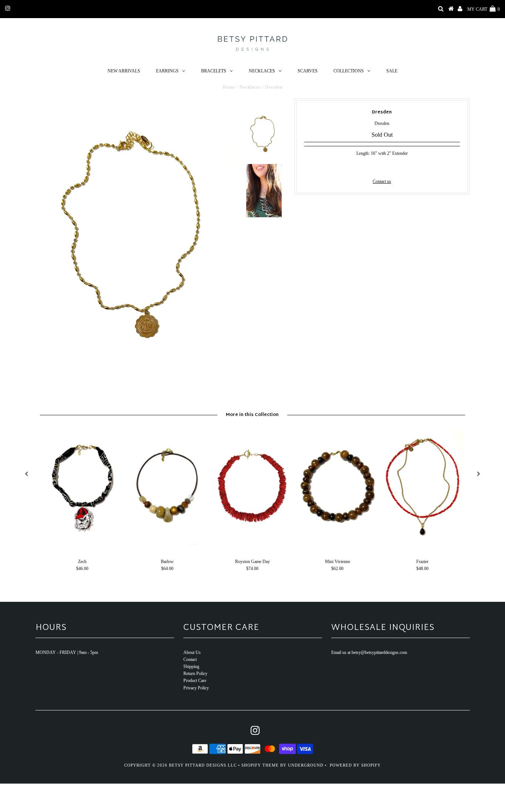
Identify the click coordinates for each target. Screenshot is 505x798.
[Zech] (82, 543)
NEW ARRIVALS (124, 71)
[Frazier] (422, 543)
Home (229, 87)
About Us (192, 652)
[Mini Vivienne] (337, 543)
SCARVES (308, 71)
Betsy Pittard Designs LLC (203, 765)
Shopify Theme (260, 765)
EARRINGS (167, 71)
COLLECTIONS (348, 71)
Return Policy (195, 673)
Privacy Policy (196, 687)
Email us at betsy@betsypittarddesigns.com (369, 652)
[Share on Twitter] (381, 167)
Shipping (191, 666)
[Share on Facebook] (369, 167)
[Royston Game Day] (252, 543)
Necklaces (250, 87)
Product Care (194, 680)
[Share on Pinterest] (393, 167)
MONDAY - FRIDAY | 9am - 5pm (66, 652)
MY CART (483, 9)
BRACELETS (213, 71)
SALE (391, 71)
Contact (190, 659)
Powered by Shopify (355, 765)
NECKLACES (262, 71)
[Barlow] (167, 543)
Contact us (382, 181)
